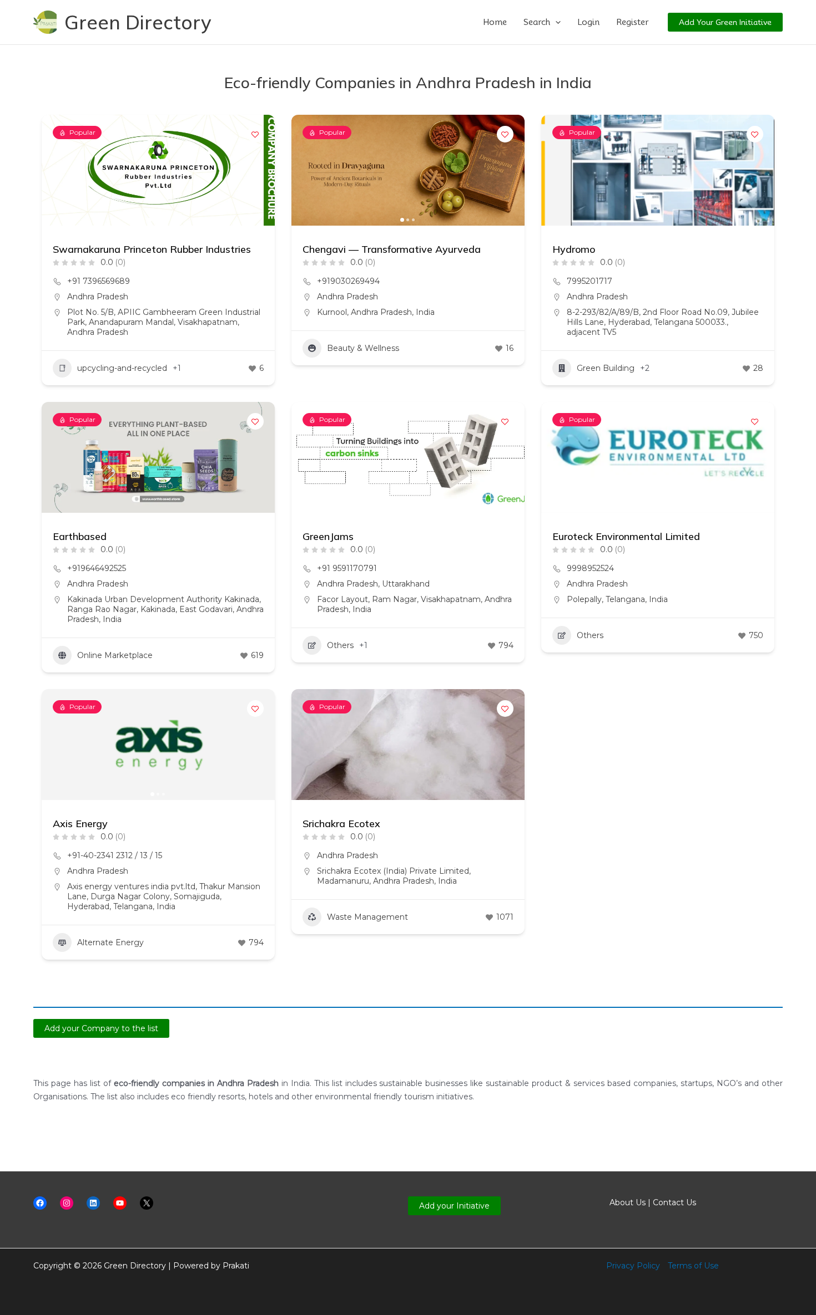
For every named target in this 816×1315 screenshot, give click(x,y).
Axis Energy (80, 823)
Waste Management (367, 917)
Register (632, 22)
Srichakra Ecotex (341, 823)
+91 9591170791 (347, 568)
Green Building (605, 368)
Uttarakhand (406, 584)
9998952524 (590, 568)
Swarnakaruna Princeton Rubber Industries (152, 249)
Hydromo (573, 249)
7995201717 (589, 281)
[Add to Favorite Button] (255, 134)
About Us (628, 1202)
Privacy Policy (633, 1266)
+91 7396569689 (98, 281)
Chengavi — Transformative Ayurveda (392, 249)
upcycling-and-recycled (122, 368)
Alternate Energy (110, 942)
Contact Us (674, 1202)
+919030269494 (348, 281)
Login (588, 22)
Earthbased (80, 536)
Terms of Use (693, 1266)
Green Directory (137, 22)
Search (536, 22)
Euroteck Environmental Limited (626, 536)
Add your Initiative (454, 1206)
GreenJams (328, 536)
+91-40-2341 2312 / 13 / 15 (114, 855)
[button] (555, 22)
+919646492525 (96, 568)
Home (495, 22)
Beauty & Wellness (363, 348)
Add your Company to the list (101, 1028)
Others (340, 645)
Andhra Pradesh (97, 297)
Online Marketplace (115, 655)
